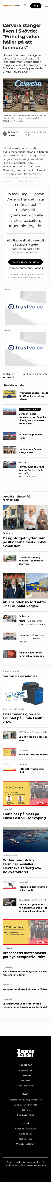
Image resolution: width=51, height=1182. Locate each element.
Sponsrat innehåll (25, 1115)
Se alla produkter (25, 1086)
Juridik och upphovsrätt (25, 1105)
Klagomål (25, 1110)
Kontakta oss (25, 1134)
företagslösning (34, 277)
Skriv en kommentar (37, 374)
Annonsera (26, 1081)
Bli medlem (25, 1075)
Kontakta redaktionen (25, 1129)
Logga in (39, 268)
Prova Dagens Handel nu (25, 262)
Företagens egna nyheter (19, 676)
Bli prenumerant (25, 1070)
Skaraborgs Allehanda (25, 177)
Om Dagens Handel (25, 1144)
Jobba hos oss (25, 1139)
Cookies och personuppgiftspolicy (25, 1100)
